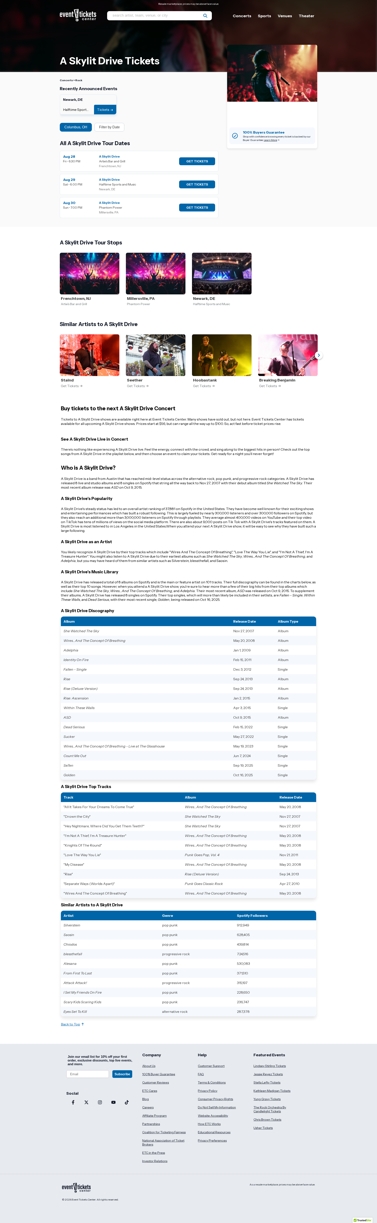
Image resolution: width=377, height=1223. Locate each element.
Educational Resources (214, 1132)
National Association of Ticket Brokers (163, 1142)
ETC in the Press (153, 1153)
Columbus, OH (75, 127)
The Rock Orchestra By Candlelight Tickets (270, 1109)
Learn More (270, 140)
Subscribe (122, 1074)
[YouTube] (113, 1102)
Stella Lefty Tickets (267, 1082)
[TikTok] (127, 1102)
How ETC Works (209, 1124)
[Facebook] (73, 1102)
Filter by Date (109, 127)
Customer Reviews (155, 1082)
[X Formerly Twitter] (86, 1102)
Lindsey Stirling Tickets (270, 1066)
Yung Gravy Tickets (267, 1099)
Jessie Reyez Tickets (268, 1074)
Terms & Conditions (212, 1082)
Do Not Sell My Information (217, 1107)
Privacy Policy (207, 1091)
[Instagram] (100, 1102)
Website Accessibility (213, 1116)
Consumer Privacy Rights (215, 1099)
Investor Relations (154, 1161)
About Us (148, 1066)
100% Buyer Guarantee (158, 1074)
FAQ (201, 1074)
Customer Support (211, 1066)
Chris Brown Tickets (267, 1120)
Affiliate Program (154, 1116)
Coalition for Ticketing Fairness (164, 1132)
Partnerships (151, 1124)
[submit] (205, 15)
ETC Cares (149, 1091)
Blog (145, 1099)
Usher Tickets (263, 1128)
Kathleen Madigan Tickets (272, 1091)
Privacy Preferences (212, 1140)
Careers (148, 1107)
